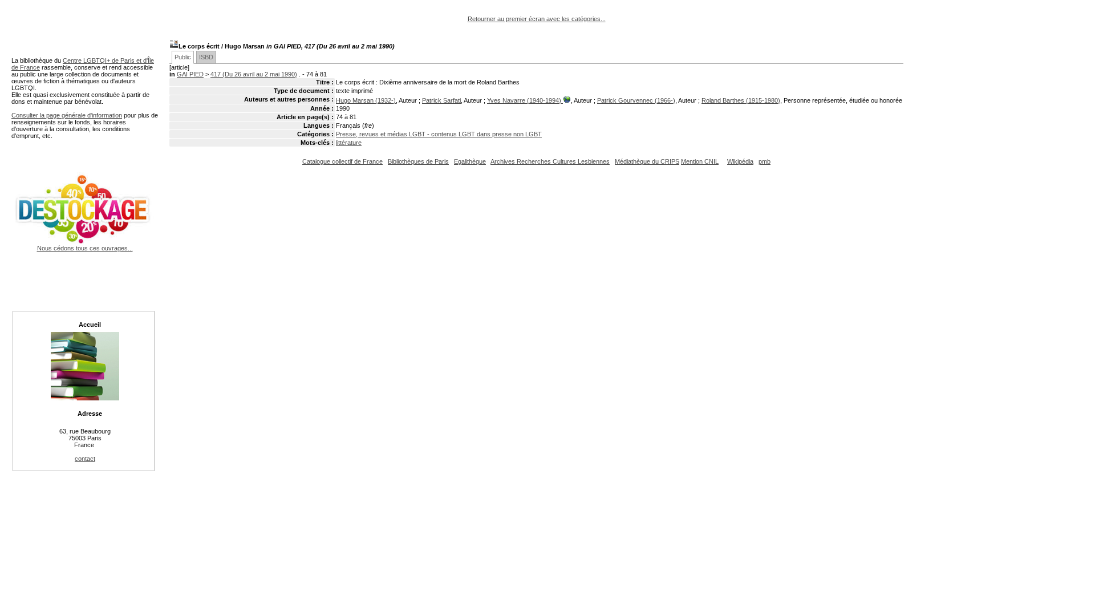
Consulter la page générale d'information (66, 115)
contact (85, 458)
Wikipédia (740, 161)
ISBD (206, 57)
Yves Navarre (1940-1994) (525, 100)
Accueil (90, 324)
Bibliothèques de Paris (418, 161)
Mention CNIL (700, 161)
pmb (764, 161)
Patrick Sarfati (441, 100)
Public (183, 57)
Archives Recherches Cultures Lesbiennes (550, 161)
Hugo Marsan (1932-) (366, 100)
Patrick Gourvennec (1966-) (636, 100)
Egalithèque (470, 161)
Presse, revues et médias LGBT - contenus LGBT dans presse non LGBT (439, 134)
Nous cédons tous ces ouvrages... (85, 248)
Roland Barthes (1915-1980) (740, 100)
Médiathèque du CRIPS (647, 161)
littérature (349, 142)
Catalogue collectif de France (342, 161)
